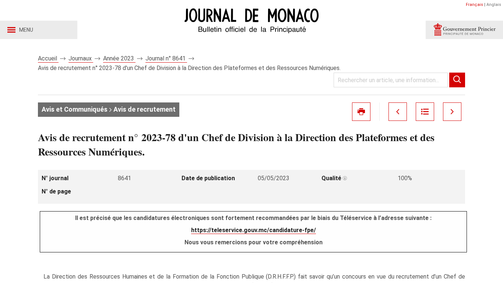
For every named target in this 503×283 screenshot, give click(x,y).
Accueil (48, 58)
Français (474, 4)
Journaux (80, 58)
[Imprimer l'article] (361, 111)
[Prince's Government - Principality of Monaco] (464, 30)
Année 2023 (119, 58)
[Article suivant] (452, 111)
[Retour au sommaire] (425, 111)
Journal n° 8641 (166, 58)
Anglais (493, 4)
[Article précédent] (397, 111)
